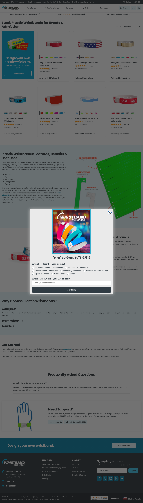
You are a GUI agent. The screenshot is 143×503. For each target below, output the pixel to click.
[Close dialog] (109, 212)
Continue (71, 289)
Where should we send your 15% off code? (51, 279)
